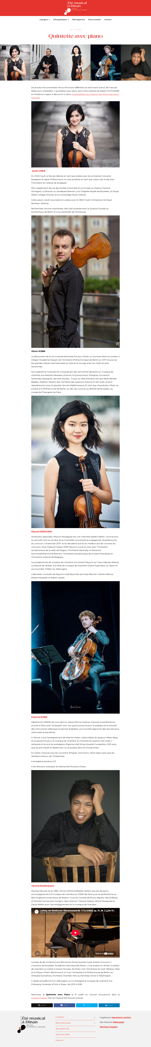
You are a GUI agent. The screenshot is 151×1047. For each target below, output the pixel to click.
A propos (44, 20)
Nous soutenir (94, 20)
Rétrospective (78, 20)
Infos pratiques (60, 20)
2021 (71, 29)
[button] (45, 19)
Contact (107, 20)
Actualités (77, 29)
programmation (39, 998)
